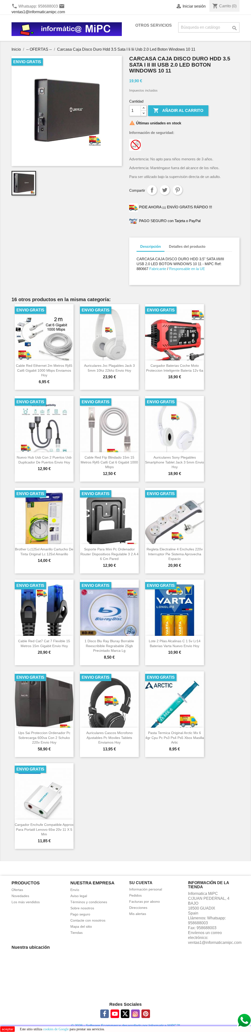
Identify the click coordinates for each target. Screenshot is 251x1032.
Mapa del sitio (81, 926)
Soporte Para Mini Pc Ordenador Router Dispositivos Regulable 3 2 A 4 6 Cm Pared (109, 554)
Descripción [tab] (150, 246)
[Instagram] (135, 1013)
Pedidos (135, 895)
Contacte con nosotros (87, 920)
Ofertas (17, 890)
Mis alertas (137, 914)
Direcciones (138, 908)
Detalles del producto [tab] (187, 246)
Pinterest (177, 190)
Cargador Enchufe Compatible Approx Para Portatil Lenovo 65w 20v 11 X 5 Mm (44, 829)
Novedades (20, 896)
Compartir (152, 190)
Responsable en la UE (187, 269)
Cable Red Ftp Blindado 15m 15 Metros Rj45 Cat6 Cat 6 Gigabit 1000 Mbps (109, 462)
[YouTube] (115, 1013)
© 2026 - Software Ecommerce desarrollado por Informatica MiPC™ (125, 1025)
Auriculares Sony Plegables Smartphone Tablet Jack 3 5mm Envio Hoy (174, 462)
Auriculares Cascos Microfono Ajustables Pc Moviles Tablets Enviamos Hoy (109, 738)
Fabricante (157, 269)
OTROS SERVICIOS (153, 25)
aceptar (7, 1029)
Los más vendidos (26, 902)
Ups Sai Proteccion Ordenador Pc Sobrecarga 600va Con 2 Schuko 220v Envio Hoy (44, 738)
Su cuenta (140, 883)
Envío (74, 890)
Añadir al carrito (178, 110)
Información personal (145, 889)
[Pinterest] (145, 1013)
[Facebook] (104, 1013)
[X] (125, 1013)
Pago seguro (80, 914)
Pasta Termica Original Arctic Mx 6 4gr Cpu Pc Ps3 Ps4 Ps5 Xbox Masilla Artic (174, 738)
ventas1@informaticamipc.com (38, 12)
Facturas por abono (144, 901)
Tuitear (165, 190)
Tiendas (76, 933)
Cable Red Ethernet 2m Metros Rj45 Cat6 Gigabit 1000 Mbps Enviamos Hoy (44, 370)
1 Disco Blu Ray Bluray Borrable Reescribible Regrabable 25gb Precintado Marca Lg (109, 646)
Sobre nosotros (82, 908)
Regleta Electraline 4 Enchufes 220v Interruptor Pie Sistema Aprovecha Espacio (175, 554)
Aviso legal (78, 896)
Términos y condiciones (88, 902)
